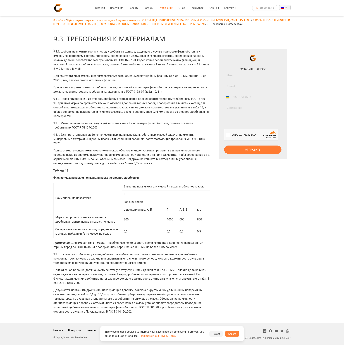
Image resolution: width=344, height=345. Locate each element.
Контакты (230, 7)
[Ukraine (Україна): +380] (228, 97)
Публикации (166, 7)
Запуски (148, 7)
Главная (100, 7)
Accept (232, 333)
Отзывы (214, 7)
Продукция (116, 7)
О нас (181, 7)
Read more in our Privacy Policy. (157, 335)
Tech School (197, 7)
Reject (216, 333)
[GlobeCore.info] (58, 8)
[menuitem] (100, 7)
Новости (133, 7)
